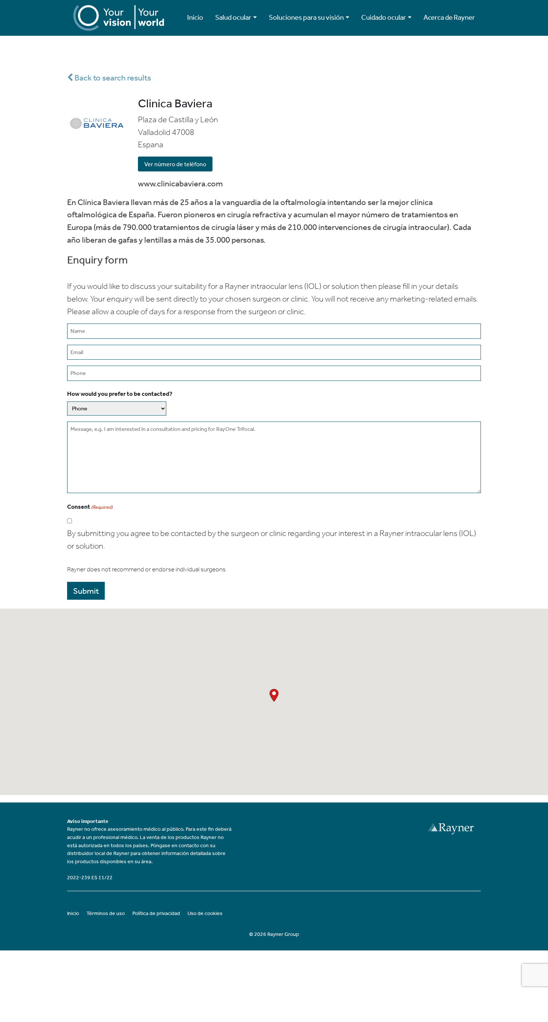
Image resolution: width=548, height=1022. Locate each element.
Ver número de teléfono (175, 164)
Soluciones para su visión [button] (306, 17)
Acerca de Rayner (449, 17)
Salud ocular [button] (233, 17)
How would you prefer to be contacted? (119, 393)
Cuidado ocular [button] (383, 17)
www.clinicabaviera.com (180, 184)
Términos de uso (105, 913)
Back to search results (112, 78)
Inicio (195, 17)
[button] (274, 695)
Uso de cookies (205, 913)
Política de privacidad (156, 913)
